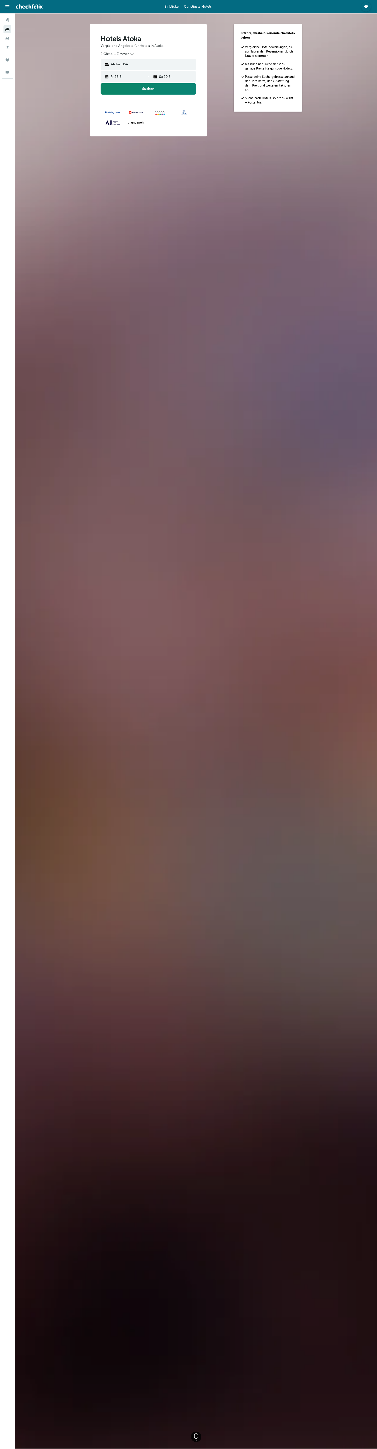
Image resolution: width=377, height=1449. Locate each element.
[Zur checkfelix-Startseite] (29, 6)
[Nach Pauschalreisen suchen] (7, 47)
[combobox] (117, 54)
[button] (7, 7)
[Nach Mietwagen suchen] (7, 38)
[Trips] (7, 60)
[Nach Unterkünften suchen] (7, 29)
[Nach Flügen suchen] (7, 20)
